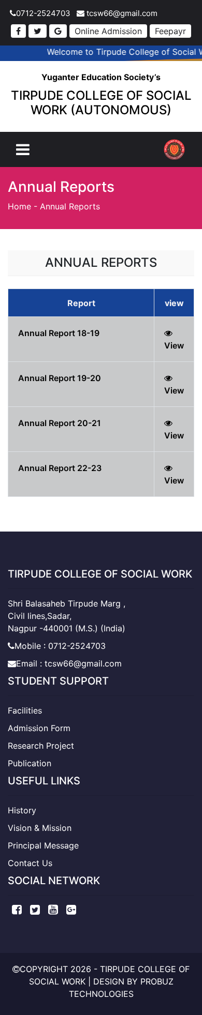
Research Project (41, 745)
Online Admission (108, 31)
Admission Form (39, 728)
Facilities (25, 710)
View (174, 345)
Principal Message (43, 845)
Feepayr (170, 31)
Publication (29, 763)
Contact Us (30, 863)
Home (19, 206)
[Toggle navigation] (22, 149)
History (22, 810)
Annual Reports (70, 206)
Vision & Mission (39, 828)
